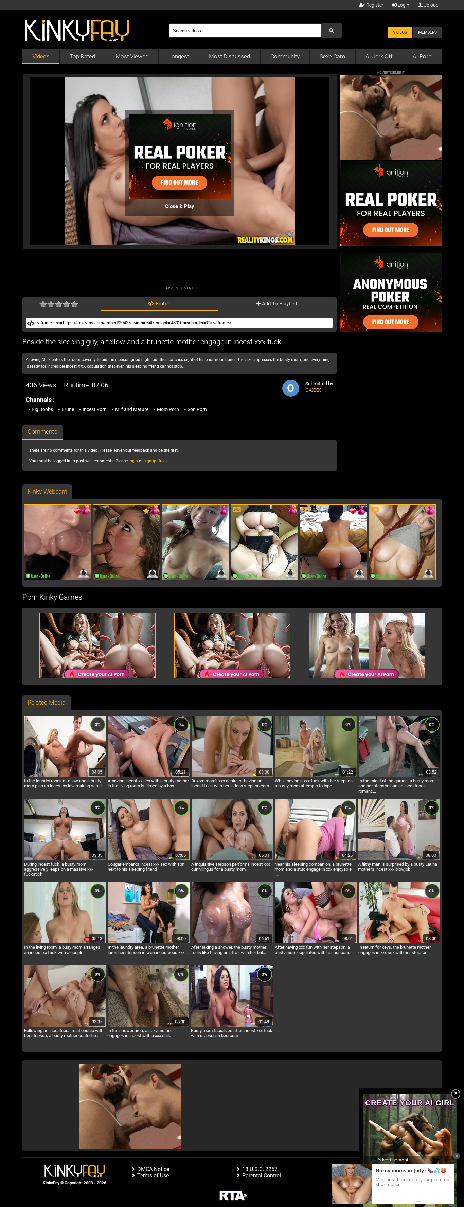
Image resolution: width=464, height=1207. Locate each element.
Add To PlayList (279, 304)
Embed (162, 304)
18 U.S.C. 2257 (260, 1169)
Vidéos (41, 56)
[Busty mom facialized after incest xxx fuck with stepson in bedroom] (232, 1025)
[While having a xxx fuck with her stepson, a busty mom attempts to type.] (316, 776)
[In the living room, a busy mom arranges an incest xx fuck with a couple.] (65, 942)
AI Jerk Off (379, 56)
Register (374, 5)
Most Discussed (229, 56)
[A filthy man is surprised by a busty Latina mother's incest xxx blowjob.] (399, 859)
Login (403, 5)
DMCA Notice (153, 1169)
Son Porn (197, 409)
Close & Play (179, 206)
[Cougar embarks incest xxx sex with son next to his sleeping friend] (149, 859)
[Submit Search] (331, 30)
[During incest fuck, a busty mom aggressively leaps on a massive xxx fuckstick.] (65, 859)
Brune (67, 409)
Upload (431, 5)
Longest (178, 56)
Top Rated (82, 56)
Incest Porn (95, 409)
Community (285, 56)
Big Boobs (42, 409)
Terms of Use (153, 1175)
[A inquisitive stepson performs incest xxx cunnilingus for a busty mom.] (232, 859)
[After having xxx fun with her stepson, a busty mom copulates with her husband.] (316, 942)
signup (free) (155, 461)
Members (427, 32)
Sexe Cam (332, 56)
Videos (400, 32)
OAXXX (313, 390)
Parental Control (261, 1175)
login (133, 461)
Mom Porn (168, 409)
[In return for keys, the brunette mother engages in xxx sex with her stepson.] (399, 942)
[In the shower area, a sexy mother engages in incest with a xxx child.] (148, 1025)
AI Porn (422, 56)
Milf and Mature (131, 409)
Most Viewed (131, 56)
